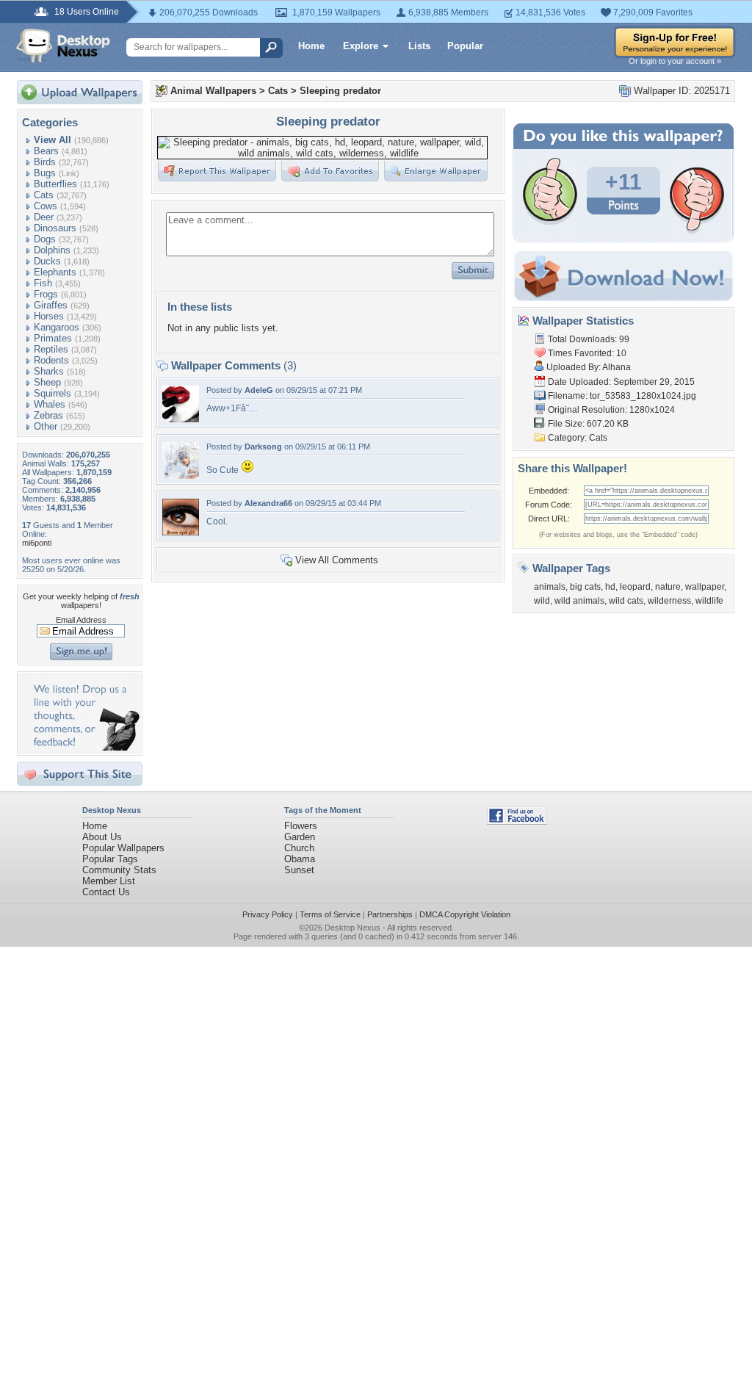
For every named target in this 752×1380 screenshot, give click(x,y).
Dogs (45, 239)
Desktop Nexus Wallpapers (63, 45)
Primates (53, 338)
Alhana (616, 367)
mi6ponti (36, 542)
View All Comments (336, 560)
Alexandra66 (268, 503)
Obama (299, 858)
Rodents (51, 360)
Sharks (49, 371)
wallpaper (704, 587)
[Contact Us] (84, 747)
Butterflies (55, 183)
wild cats (626, 601)
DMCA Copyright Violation (464, 914)
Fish (43, 283)
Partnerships (390, 914)
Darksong (263, 446)
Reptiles (51, 349)
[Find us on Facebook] (517, 821)
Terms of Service (330, 914)
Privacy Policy (267, 914)
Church (299, 847)
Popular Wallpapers (123, 847)
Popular (465, 45)
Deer (44, 217)
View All (52, 139)
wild (542, 601)
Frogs (46, 294)
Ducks (47, 261)
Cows (45, 206)
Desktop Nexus (352, 927)
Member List (108, 880)
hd (610, 587)
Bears (46, 150)
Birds (45, 161)
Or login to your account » (675, 61)
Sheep (47, 382)
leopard (635, 587)
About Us (102, 836)
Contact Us (106, 891)
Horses (49, 316)
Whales (49, 404)
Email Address (81, 619)
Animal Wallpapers (213, 90)
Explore (360, 45)
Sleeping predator (340, 90)
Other (45, 426)
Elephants (55, 272)
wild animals (579, 601)
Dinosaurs (55, 228)
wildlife (709, 601)
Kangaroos (56, 327)
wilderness (669, 601)
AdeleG (259, 390)
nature (668, 587)
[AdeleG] (180, 419)
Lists (419, 45)
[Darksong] (180, 475)
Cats (44, 195)
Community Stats (119, 869)
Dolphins (52, 250)
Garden (299, 836)
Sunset (299, 869)
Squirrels (52, 393)
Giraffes (51, 305)
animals (549, 587)
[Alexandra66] (180, 532)
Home (311, 45)
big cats (585, 587)
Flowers (300, 825)
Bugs (45, 172)
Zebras (48, 415)
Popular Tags (110, 858)
